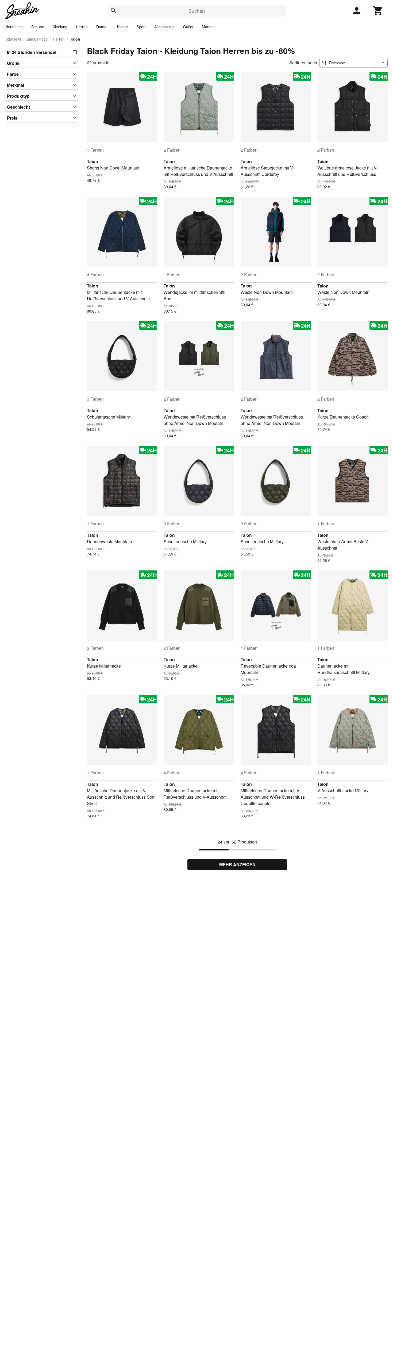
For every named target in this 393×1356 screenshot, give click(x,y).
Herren (82, 26)
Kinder (122, 26)
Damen (102, 26)
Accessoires (164, 26)
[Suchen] (113, 11)
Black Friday (37, 39)
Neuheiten (14, 26)
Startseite (13, 39)
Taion (92, 161)
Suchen (196, 10)
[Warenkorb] (378, 10)
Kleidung (60, 26)
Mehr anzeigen (237, 864)
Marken (208, 26)
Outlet (188, 26)
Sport (141, 26)
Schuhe (37, 26)
